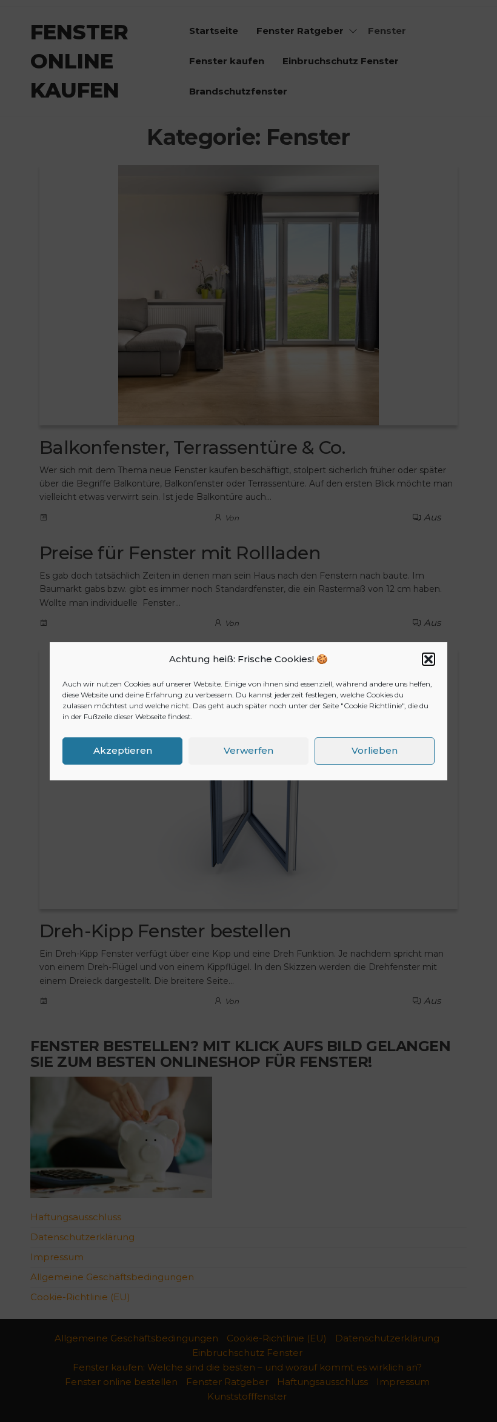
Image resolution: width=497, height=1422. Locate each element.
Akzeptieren (122, 750)
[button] (428, 659)
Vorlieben (375, 750)
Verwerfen (248, 750)
